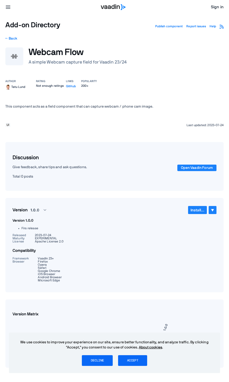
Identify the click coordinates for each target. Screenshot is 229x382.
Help (213, 26)
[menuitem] (197, 210)
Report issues (196, 26)
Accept (132, 360)
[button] (36, 210)
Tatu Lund (18, 86)
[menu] (8, 7)
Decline (97, 360)
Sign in (217, 7)
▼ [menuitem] (212, 210)
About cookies (150, 347)
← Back (11, 38)
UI (7, 125)
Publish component (169, 26)
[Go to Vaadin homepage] (113, 7)
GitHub (71, 86)
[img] (8, 87)
